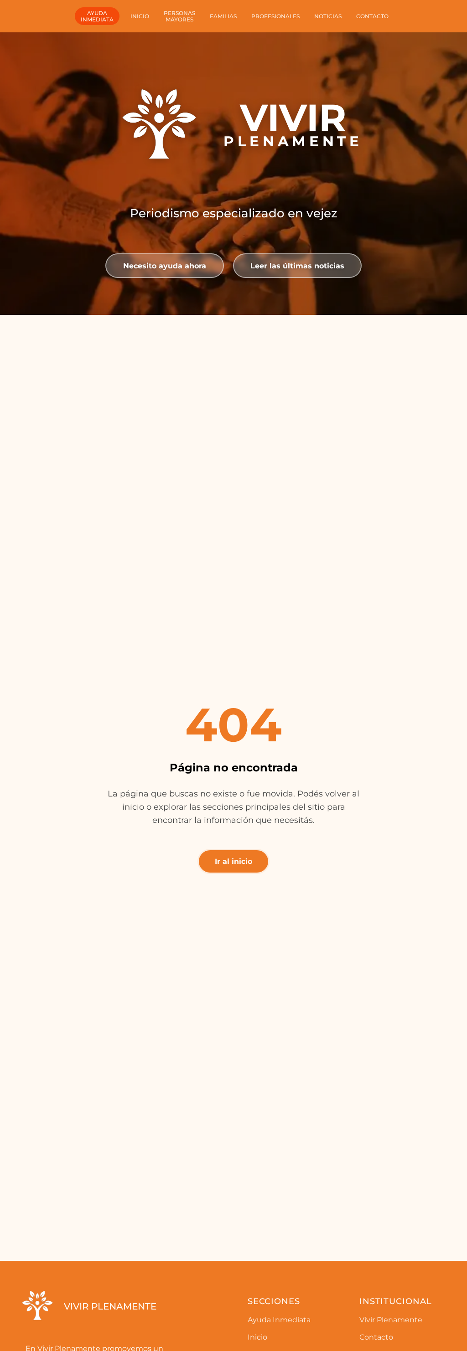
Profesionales (275, 16)
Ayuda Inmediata (279, 1319)
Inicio (139, 16)
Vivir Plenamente (390, 1319)
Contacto (372, 16)
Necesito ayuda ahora (164, 266)
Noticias (328, 16)
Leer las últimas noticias (297, 266)
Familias (223, 16)
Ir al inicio (233, 861)
